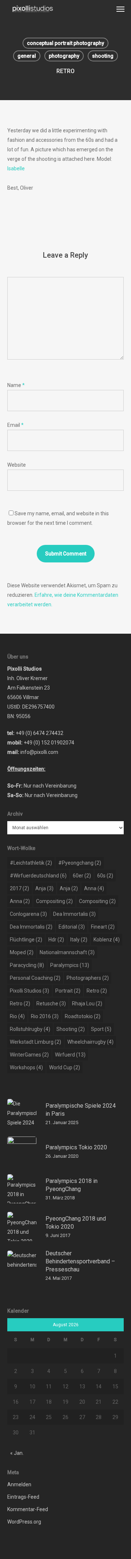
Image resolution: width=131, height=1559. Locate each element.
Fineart (103, 927)
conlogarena (28, 914)
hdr (56, 939)
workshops (26, 1067)
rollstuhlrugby (30, 1029)
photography (64, 56)
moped (21, 952)
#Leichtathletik (31, 863)
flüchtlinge (26, 939)
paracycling (27, 965)
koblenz (107, 939)
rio (17, 1016)
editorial (72, 927)
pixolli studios (29, 991)
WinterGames (29, 1055)
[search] (106, 8)
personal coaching (35, 978)
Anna (94, 888)
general (26, 56)
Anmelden (19, 1484)
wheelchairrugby (90, 1042)
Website (16, 465)
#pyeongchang (79, 863)
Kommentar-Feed (27, 1509)
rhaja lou (87, 1003)
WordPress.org (24, 1522)
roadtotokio (82, 1016)
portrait (67, 991)
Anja (44, 888)
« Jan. (17, 1453)
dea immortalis (74, 914)
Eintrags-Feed (23, 1497)
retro (97, 991)
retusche (51, 1003)
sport (101, 1029)
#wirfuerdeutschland (38, 876)
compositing (54, 901)
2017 (19, 888)
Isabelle (16, 168)
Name (16, 385)
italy (78, 939)
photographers (88, 978)
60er (82, 876)
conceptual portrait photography (65, 43)
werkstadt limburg (35, 1042)
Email (15, 425)
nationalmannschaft (67, 952)
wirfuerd (70, 1055)
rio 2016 (45, 1016)
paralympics (69, 965)
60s (105, 876)
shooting (103, 56)
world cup (64, 1067)
